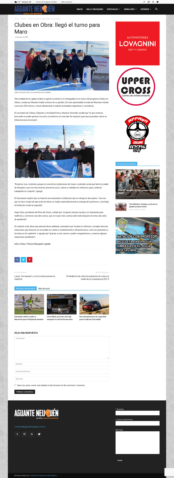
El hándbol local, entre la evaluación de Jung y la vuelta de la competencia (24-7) (87, 277)
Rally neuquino (66, 2)
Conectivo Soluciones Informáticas (43, 475)
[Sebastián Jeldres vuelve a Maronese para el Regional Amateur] (29, 304)
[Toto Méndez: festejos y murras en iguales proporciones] (121, 207)
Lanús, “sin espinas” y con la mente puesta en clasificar (34, 277)
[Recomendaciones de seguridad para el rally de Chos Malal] (94, 304)
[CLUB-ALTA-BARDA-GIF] (138, 253)
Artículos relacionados (25, 288)
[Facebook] (144, 2)
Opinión (145, 9)
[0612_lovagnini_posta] (138, 64)
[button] (156, 9)
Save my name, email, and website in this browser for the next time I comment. (51, 385)
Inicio (80, 9)
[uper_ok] (136, 105)
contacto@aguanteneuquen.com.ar (29, 426)
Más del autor (44, 288)
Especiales (112, 9)
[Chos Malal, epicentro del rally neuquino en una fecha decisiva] (62, 304)
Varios (23, 19)
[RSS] (153, 2)
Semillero (129, 9)
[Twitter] (158, 2)
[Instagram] (149, 2)
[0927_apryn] (138, 155)
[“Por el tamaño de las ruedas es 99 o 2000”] (138, 184)
